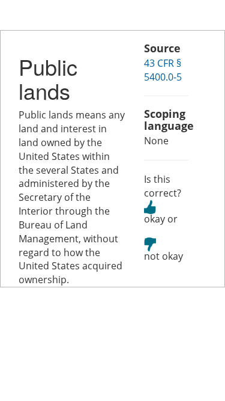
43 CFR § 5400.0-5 (163, 70)
